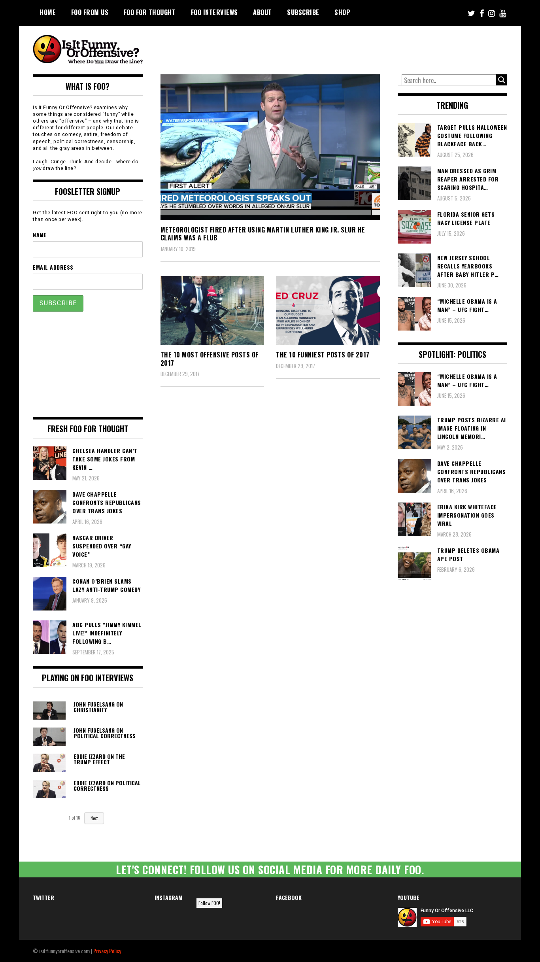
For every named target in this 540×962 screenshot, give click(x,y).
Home (48, 12)
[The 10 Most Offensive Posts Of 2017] (212, 310)
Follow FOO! (209, 903)
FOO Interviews (214, 12)
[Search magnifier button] (501, 79)
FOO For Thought (150, 12)
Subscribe (303, 12)
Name (40, 235)
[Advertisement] (359, 47)
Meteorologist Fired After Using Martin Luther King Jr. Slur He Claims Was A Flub (262, 234)
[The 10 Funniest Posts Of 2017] (328, 310)
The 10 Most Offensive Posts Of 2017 (209, 359)
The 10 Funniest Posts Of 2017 (323, 354)
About (262, 12)
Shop (342, 12)
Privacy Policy (107, 951)
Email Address (53, 267)
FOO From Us (90, 12)
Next (94, 818)
